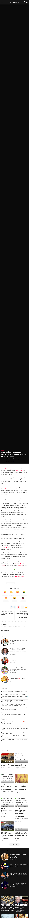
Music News (10, 583)
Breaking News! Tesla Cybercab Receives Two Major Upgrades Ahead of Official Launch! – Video (13, 705)
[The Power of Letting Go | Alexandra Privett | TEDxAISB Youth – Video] (5, 885)
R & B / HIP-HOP (6, 806)
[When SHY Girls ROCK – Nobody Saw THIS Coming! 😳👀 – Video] (5, 866)
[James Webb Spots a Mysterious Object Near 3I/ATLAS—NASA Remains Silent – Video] (21, 901)
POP (17, 761)
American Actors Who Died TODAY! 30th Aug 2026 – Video (14, 691)
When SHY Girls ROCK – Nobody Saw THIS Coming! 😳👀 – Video (19, 865)
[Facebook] (6, 461)
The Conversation (21, 792)
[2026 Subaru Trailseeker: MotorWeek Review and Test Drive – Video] (7, 826)
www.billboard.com (19, 576)
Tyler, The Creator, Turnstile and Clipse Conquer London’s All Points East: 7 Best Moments (6, 812)
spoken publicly (13, 469)
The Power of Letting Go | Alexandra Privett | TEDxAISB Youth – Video (18, 884)
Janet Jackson (4, 469)
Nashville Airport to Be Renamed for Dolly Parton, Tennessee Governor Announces (7, 787)
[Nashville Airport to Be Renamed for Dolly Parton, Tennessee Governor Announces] (7, 778)
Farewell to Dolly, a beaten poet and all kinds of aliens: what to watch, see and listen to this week (21, 788)
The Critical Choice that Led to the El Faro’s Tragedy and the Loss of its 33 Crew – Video (14, 708)
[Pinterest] (10, 461)
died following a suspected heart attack (13, 489)
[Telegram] (11, 461)
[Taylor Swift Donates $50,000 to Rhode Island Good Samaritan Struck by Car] (21, 826)
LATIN (17, 806)
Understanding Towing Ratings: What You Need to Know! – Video (7, 765)
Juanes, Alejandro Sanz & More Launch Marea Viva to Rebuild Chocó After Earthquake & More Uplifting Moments (21, 812)
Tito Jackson (19, 470)
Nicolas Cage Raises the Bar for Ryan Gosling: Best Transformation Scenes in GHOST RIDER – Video (18, 875)
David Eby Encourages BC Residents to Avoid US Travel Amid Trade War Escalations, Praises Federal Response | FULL (18, 650)
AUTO (3, 761)
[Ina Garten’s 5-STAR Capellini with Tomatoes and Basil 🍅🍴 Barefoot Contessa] (5, 679)
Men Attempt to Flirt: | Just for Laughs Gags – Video (13, 726)
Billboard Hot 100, (7, 547)
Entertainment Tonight (6, 487)
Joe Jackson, (20, 565)
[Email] (13, 461)
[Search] (27, 2)
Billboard (9, 458)
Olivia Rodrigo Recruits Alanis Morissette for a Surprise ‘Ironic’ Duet (21, 765)
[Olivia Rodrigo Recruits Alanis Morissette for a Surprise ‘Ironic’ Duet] (21, 758)
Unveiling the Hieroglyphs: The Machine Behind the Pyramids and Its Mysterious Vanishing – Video (18, 856)
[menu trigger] (2, 2)
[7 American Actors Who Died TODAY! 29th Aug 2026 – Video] (5, 661)
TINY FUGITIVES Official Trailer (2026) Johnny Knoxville (13, 694)
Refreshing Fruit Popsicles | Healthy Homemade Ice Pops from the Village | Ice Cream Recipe (18, 669)
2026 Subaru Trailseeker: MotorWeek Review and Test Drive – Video (7, 834)
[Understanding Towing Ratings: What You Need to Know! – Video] (7, 758)
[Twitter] (8, 461)
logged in (11, 626)
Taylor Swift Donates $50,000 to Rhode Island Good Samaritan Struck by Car (21, 834)
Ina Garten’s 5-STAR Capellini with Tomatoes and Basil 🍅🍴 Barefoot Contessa (17, 678)
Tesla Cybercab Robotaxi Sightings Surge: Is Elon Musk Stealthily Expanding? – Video (7, 909)
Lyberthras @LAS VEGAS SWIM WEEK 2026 (11, 712)
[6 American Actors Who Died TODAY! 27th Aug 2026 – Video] (5, 642)
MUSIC (2, 450)
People (2, 498)
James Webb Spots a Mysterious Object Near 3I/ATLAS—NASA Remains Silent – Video (20, 909)
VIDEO (10, 761)
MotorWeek (6, 769)
